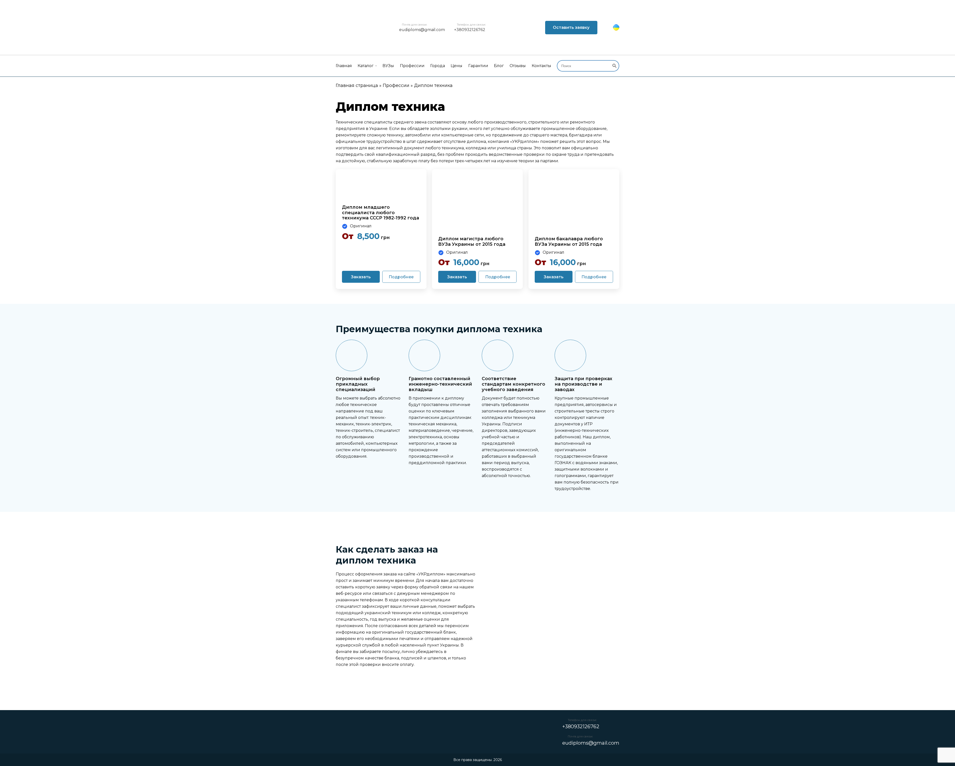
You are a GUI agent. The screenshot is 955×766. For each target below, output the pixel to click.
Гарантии (478, 65)
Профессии (412, 65)
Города (437, 65)
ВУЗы (388, 65)
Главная (344, 65)
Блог (499, 65)
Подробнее (401, 277)
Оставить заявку (571, 27)
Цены (456, 65)
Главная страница (357, 85)
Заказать (361, 277)
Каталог (366, 65)
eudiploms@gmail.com (422, 29)
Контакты (541, 65)
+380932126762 (469, 29)
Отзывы (518, 65)
